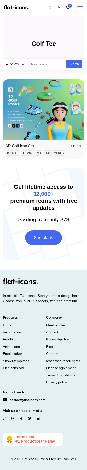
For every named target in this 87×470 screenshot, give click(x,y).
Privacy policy (56, 382)
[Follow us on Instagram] (12, 418)
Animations (11, 346)
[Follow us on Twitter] (29, 418)
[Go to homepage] (16, 8)
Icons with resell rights (63, 361)
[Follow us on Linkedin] (38, 418)
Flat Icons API (13, 368)
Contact (52, 332)
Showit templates (16, 361)
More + (59, 153)
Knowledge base (59, 339)
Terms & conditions (60, 375)
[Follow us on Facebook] (21, 418)
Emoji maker (12, 354)
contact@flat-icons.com (27, 400)
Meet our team (57, 325)
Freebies (9, 339)
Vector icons (12, 332)
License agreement (61, 368)
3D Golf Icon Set (20, 146)
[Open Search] (50, 8)
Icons (7, 325)
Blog (49, 346)
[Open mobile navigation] (80, 8)
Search (74, 64)
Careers (52, 354)
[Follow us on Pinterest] (4, 418)
